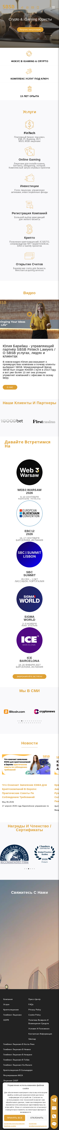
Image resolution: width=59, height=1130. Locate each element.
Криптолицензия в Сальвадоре (18, 1070)
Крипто (29, 237)
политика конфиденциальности (38, 1125)
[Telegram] (22, 7)
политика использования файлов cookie (14, 1125)
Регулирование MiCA (13, 1075)
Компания (8, 999)
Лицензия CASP (10, 1080)
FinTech (29, 133)
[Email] (33, 7)
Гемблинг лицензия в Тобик (16, 1060)
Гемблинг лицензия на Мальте (17, 1065)
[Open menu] (53, 7)
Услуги (6, 1004)
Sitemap (32, 1039)
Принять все (14, 1118)
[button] (29, 315)
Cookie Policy (34, 1015)
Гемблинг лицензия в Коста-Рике (18, 1044)
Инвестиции (29, 186)
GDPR (6, 1020)
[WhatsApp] (27, 7)
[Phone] (38, 7)
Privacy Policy (34, 1010)
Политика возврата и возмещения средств (38, 1022)
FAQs (30, 1004)
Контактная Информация (40, 1034)
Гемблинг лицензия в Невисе (17, 1049)
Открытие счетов (29, 264)
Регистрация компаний (29, 213)
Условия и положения (38, 1029)
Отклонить (36, 1118)
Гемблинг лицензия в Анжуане (17, 1054)
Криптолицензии (11, 1010)
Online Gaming (29, 159)
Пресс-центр (34, 999)
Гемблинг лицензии (12, 1015)
